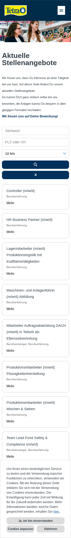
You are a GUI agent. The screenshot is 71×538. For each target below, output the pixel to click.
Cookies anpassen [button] (20, 528)
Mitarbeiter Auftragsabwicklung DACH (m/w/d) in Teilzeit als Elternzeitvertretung (36, 332)
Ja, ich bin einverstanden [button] (35, 520)
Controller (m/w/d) (21, 191)
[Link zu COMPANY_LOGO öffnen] (16, 10)
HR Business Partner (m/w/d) (29, 220)
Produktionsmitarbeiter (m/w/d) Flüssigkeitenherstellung (31, 370)
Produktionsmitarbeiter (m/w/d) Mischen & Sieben (31, 406)
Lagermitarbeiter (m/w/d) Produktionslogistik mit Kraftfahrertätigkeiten (26, 255)
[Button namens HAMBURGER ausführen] (61, 10)
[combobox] (35, 153)
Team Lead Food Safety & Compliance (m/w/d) (27, 441)
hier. (56, 511)
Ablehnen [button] (50, 528)
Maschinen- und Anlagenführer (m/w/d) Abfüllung (31, 293)
